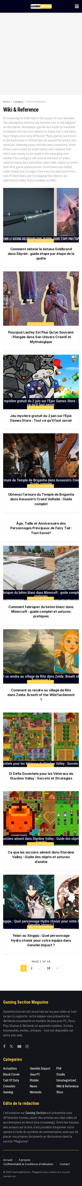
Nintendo (36, 1092)
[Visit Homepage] (41, 6)
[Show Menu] (77, 6)
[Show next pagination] (57, 968)
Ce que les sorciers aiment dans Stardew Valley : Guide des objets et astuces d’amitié (41, 857)
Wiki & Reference (36, 101)
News (33, 1086)
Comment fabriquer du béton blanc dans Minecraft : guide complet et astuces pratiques (41, 611)
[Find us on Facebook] (4, 1046)
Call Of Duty (11, 1080)
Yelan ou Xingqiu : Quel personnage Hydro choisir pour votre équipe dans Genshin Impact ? (41, 940)
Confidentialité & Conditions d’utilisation (28, 1164)
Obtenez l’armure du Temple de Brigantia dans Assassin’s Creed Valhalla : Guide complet (41, 499)
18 (48, 968)
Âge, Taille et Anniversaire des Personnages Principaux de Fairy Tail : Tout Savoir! (41, 528)
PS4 (58, 1068)
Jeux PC (35, 1074)
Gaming (8, 1092)
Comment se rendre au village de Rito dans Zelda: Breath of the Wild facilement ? (41, 695)
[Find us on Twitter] (11, 1046)
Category (18, 101)
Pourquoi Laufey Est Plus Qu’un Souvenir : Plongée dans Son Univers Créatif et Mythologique (41, 337)
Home (6, 101)
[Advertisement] (41, 54)
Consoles (9, 1086)
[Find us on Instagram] (27, 1046)
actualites (10, 1068)
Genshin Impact (40, 1068)
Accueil (7, 1160)
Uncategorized (66, 1080)
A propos (24, 1160)
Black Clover (11, 1074)
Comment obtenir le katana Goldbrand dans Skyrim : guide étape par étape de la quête (41, 254)
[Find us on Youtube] (19, 1046)
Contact (65, 1164)
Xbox (59, 1092)
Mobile (34, 1080)
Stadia (60, 1074)
